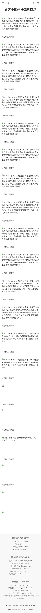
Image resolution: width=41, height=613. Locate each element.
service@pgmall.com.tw (24, 588)
